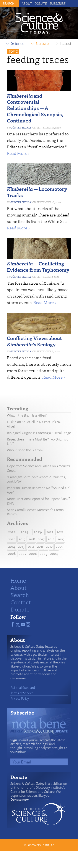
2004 (54, 554)
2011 (40, 546)
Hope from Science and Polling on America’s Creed (38, 468)
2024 (24, 532)
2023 (37, 532)
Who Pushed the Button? (25, 450)
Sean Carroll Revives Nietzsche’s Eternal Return (36, 512)
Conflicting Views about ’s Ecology (34, 341)
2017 (41, 539)
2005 (43, 554)
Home (18, 580)
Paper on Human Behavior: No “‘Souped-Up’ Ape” (38, 490)
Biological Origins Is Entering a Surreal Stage (39, 433)
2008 (12, 554)
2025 (11, 532)
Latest (66, 43)
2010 (49, 546)
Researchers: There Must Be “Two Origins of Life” (38, 441)
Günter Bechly (20, 127)
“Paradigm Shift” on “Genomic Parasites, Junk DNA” (36, 479)
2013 (21, 546)
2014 (11, 546)
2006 (33, 554)
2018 (31, 539)
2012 (31, 546)
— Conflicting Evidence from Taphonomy (38, 266)
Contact (20, 602)
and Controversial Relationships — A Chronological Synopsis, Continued (35, 108)
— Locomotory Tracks (37, 192)
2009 (59, 546)
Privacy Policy (19, 698)
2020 (12, 539)
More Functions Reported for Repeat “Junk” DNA (38, 501)
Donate (40, 3)
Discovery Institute (40, 845)
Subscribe (57, 3)
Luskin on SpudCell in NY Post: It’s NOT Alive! (35, 424)
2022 (50, 532)
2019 (22, 539)
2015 (60, 539)
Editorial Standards (23, 688)
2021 (60, 532)
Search (19, 594)
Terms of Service (21, 693)
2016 (51, 539)
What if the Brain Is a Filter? (27, 415)
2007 (22, 554)
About (27, 3)
